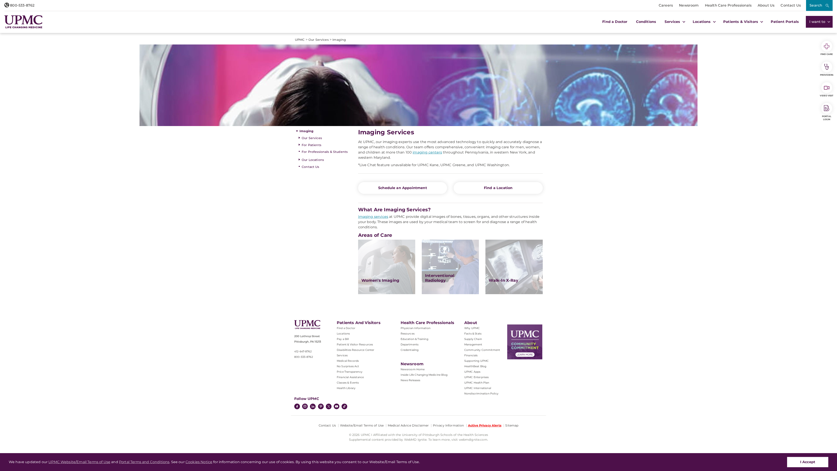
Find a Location (498, 188)
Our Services (312, 138)
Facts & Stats (472, 333)
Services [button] (673, 22)
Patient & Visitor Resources (355, 344)
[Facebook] (297, 406)
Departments (410, 344)
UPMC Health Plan (476, 382)
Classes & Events (348, 382)
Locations (343, 333)
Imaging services (373, 217)
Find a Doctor (614, 22)
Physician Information (415, 328)
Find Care (826, 54)
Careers (666, 5)
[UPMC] (23, 21)
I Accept (807, 462)
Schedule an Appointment (402, 188)
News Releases (410, 380)
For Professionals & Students (325, 152)
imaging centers (427, 152)
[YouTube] (336, 406)
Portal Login (826, 118)
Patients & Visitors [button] (741, 22)
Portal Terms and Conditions (144, 462)
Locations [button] (702, 22)
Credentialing (410, 350)
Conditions (646, 22)
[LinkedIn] (313, 406)
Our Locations (313, 160)
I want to (817, 22)
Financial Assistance (350, 377)
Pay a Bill (343, 339)
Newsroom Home (413, 369)
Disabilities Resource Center (355, 350)
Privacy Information (448, 425)
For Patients (311, 145)
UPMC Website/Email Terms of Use (79, 462)
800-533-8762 (21, 5)
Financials (471, 355)
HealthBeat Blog (475, 366)
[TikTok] (344, 406)
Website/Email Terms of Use (362, 425)
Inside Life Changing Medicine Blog (424, 374)
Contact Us (791, 5)
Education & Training (414, 339)
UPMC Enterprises (476, 377)
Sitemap (511, 425)
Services (342, 355)
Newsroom (689, 5)
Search (816, 5)
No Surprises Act (348, 366)
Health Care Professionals (728, 5)
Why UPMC (472, 328)
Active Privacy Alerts (484, 425)
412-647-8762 (303, 351)
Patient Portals (785, 22)
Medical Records (348, 360)
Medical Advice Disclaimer (408, 425)
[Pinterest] (321, 406)
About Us (766, 5)
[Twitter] (329, 406)
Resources (408, 333)
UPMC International (477, 388)
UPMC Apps (472, 371)
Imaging (306, 131)
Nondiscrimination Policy (481, 393)
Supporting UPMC (476, 360)
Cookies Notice (198, 462)
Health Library (346, 388)
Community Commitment (482, 350)
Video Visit (826, 95)
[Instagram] (305, 406)
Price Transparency (349, 371)
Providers (826, 74)
